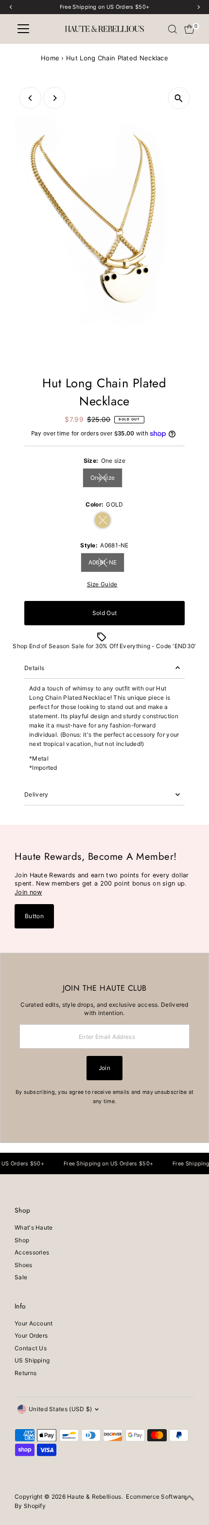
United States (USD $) (60, 1409)
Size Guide (102, 584)
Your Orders (31, 1335)
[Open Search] (172, 29)
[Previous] (30, 98)
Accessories (32, 1252)
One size (106, 479)
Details (34, 668)
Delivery (36, 794)
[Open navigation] (23, 29)
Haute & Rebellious (94, 1496)
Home (50, 58)
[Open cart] (189, 29)
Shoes (24, 1265)
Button (34, 916)
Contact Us (31, 1348)
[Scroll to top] (189, 1498)
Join (104, 1067)
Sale (21, 1277)
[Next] (54, 98)
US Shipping (32, 1360)
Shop (22, 1240)
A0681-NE (106, 563)
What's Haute (34, 1227)
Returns (25, 1373)
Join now (28, 892)
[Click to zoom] (179, 98)
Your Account (34, 1323)
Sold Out (104, 613)
